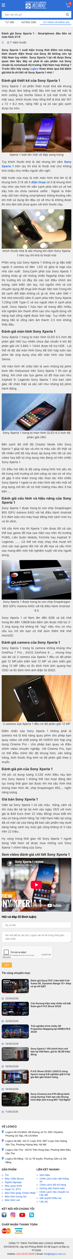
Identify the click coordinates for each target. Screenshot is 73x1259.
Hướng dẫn (28, 22)
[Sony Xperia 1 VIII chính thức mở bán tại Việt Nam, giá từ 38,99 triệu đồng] (15, 1054)
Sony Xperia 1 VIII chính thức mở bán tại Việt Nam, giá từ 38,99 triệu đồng (50, 1051)
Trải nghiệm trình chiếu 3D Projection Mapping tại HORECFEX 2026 (50, 1028)
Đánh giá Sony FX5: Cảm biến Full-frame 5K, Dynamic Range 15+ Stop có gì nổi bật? (51, 983)
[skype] (31, 1214)
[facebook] (4, 1214)
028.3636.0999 (25, 1253)
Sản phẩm (9, 1169)
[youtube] (22, 1214)
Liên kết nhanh (47, 1169)
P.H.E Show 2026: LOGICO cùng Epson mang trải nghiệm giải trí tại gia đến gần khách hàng (50, 1074)
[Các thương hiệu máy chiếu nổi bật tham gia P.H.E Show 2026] (15, 1009)
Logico (34, 68)
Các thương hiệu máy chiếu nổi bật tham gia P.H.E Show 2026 (51, 1005)
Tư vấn (9, 22)
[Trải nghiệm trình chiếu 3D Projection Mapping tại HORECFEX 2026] (15, 1031)
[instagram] (13, 1214)
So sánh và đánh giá (56, 22)
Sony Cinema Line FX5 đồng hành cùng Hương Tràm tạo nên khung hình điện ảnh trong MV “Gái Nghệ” (51, 1096)
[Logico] (36, 5)
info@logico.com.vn (54, 1253)
